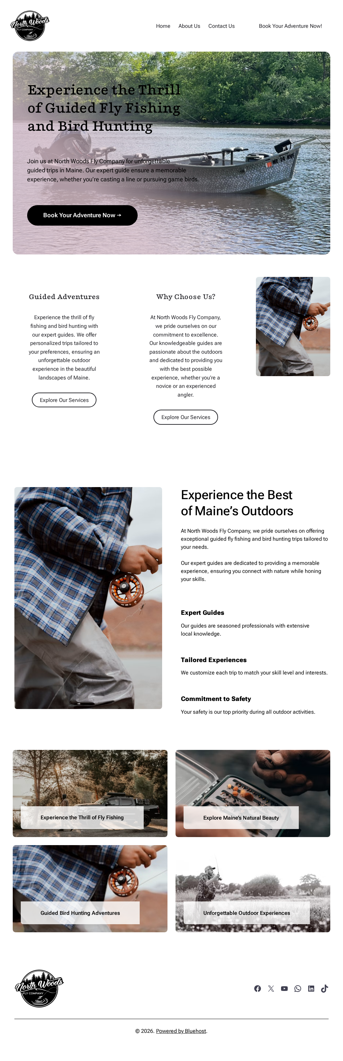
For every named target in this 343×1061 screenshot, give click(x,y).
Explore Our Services (64, 400)
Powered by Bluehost (181, 1031)
